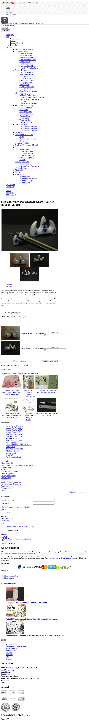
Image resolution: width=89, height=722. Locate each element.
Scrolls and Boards (26, 64)
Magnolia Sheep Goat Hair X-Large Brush (47, 414)
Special (17, 172)
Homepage (10, 35)
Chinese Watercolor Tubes (29, 99)
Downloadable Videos (27, 139)
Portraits (22, 160)
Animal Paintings (25, 149)
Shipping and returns (8, 467)
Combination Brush (26, 80)
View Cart (75, 493)
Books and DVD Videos (24, 135)
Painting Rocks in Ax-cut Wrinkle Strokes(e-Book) (28, 393)
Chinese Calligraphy (26, 158)
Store (7, 37)
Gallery (17, 147)
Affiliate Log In (8, 578)
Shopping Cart (6, 488)
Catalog (8, 191)
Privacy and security (8, 476)
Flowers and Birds (26, 151)
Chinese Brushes (21, 70)
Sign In (27, 507)
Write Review (6, 369)
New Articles (6, 518)
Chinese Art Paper (21, 51)
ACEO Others (24, 183)
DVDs (21, 137)
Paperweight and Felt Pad (28, 66)
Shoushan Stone (25, 118)
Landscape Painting (26, 155)
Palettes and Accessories (28, 103)
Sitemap (4, 480)
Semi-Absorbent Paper (27, 60)
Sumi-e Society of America (11, 482)
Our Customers (6, 486)
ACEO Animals (25, 176)
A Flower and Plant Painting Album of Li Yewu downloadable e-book (11, 392)
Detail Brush (24, 85)
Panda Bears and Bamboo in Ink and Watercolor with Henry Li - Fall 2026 (35, 635)
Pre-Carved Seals (21, 124)
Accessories (19, 133)
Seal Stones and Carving (24, 105)
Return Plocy (6, 478)
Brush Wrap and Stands (28, 91)
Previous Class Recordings (29, 166)
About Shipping (7, 474)
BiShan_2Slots (11, 195)
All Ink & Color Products (28, 95)
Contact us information (9, 471)
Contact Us (10, 187)
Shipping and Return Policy (16, 646)
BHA (25, 23)
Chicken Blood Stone (27, 114)
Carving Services (25, 108)
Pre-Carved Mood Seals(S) (29, 128)
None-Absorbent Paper (27, 58)
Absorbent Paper (25, 55)
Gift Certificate (20, 170)
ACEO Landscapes (26, 180)
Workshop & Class (22, 162)
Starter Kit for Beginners (24, 49)
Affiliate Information (10, 576)
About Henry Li (7, 463)
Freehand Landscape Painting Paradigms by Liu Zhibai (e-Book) (11, 415)
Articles (9, 659)
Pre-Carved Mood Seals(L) (29, 126)
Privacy (3, 469)
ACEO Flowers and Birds (29, 178)
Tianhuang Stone (25, 120)
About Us (9, 644)
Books (21, 141)
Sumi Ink (22, 101)
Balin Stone (23, 110)
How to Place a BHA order (11, 484)
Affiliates (9, 655)
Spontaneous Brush (26, 87)
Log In (8, 10)
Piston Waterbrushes (26, 72)
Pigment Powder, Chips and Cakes (32, 97)
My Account (10, 185)
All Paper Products (26, 53)
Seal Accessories (25, 122)
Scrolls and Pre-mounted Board (26, 145)
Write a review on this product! (19, 539)
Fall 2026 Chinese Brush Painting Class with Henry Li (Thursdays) (32, 619)
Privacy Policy (11, 648)
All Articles (5, 521)
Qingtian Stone (24, 116)
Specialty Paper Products (28, 68)
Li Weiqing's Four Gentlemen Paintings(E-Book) (28, 416)
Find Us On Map (7, 670)
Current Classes (25, 164)
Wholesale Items (21, 168)
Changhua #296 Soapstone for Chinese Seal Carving (26, 602)
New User (19, 507)
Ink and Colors (20, 93)
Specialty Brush (25, 89)
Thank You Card (21, 174)
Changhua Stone (25, 112)
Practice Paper (24, 62)
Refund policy (11, 651)
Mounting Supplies (22, 143)
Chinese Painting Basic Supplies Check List (17, 465)
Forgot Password (8, 507)
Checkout (9, 12)
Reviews (4, 534)
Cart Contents (11, 14)
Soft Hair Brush (25, 76)
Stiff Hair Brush (25, 78)
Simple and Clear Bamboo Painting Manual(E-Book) (46, 391)
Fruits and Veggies (26, 153)
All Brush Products (26, 74)
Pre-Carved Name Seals (28, 130)
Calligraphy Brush (26, 83)
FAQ (8, 513)
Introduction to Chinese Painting (18, 527)
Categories (9, 47)
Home (8, 8)
